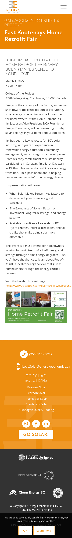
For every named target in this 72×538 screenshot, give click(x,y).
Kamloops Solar (36, 399)
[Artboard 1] (29, 7)
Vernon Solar (36, 393)
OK (25, 530)
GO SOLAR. (36, 434)
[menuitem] (62, 7)
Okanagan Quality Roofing (36, 410)
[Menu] (62, 7)
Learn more (44, 530)
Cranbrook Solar (37, 404)
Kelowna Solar (36, 387)
